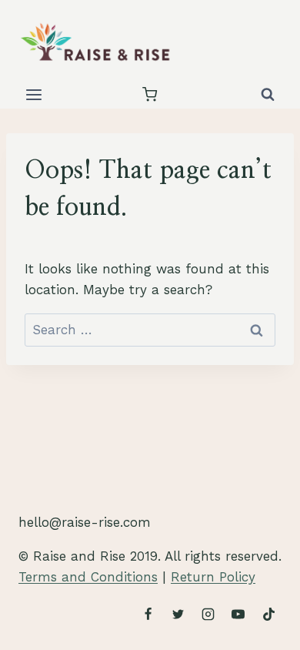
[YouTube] (238, 614)
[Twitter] (178, 614)
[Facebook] (148, 614)
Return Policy (213, 577)
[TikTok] (268, 614)
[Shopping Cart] (149, 94)
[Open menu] (34, 94)
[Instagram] (208, 614)
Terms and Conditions (88, 577)
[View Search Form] (268, 95)
